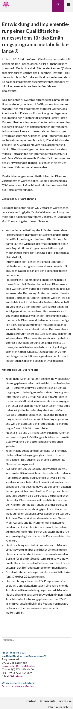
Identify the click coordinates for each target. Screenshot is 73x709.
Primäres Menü (68, 4)
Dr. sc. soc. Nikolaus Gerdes (18, 686)
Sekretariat (16, 676)
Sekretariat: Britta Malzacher (18, 666)
